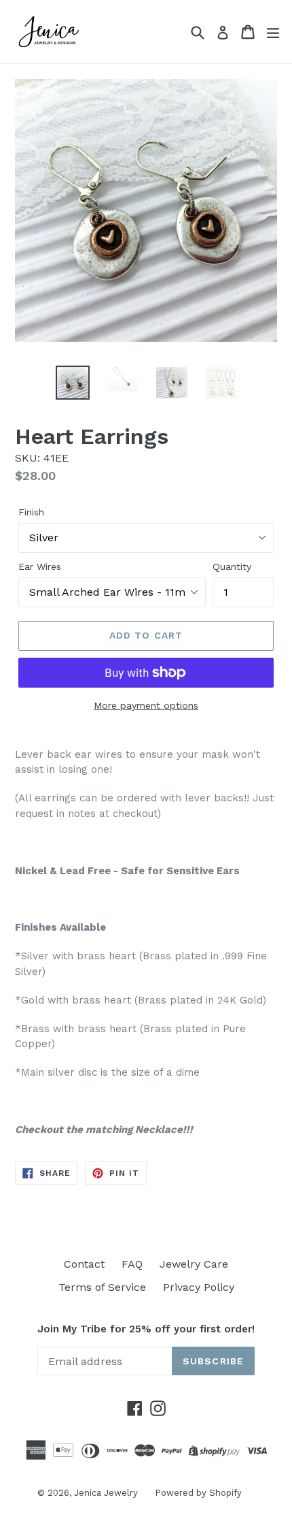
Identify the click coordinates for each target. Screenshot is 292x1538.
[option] (72, 382)
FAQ (132, 1263)
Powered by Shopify (198, 1493)
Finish (31, 512)
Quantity (232, 566)
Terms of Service (102, 1287)
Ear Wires (39, 566)
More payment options (146, 705)
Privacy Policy (198, 1287)
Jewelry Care (194, 1263)
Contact (84, 1263)
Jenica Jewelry (106, 1493)
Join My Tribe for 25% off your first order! (146, 1329)
